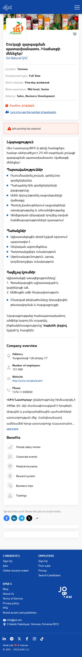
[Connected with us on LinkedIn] (4, 639)
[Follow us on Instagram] (34, 639)
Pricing (42, 570)
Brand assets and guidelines (20, 612)
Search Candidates (49, 575)
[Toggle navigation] (77, 7)
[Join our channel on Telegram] (12, 639)
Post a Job (44, 565)
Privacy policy (11, 603)
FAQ (5, 607)
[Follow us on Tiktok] (42, 639)
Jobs (5, 565)
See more (12, 428)
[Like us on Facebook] (27, 639)
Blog (5, 589)
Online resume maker (16, 570)
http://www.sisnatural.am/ (27, 380)
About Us (8, 593)
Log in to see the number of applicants (33, 112)
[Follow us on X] (19, 639)
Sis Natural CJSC (17, 58)
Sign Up (7, 561)
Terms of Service (13, 598)
